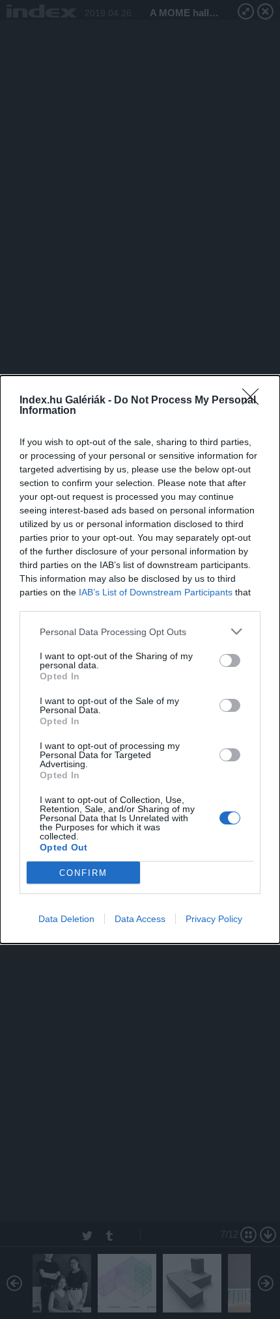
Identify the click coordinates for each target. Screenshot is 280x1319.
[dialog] (140, 659)
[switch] (229, 660)
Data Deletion (66, 919)
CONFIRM (83, 873)
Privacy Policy (214, 919)
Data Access (140, 919)
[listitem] (140, 631)
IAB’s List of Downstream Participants (155, 592)
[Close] (254, 400)
